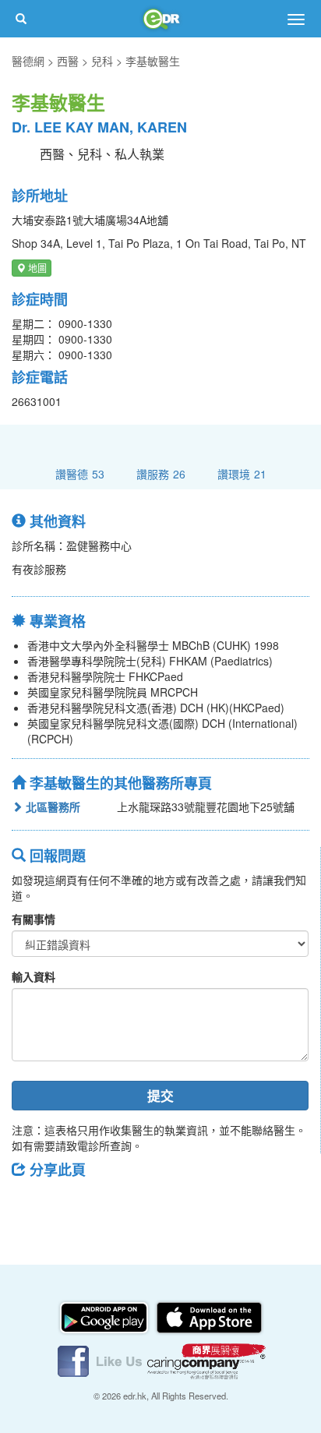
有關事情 (33, 919)
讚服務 (160, 473)
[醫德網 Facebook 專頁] (101, 1360)
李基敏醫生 (152, 61)
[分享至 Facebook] (30, 1204)
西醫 (68, 61)
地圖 (36, 267)
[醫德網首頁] (160, 18)
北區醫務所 (51, 806)
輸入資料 (33, 976)
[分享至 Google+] (111, 1204)
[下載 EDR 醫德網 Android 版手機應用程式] (105, 1316)
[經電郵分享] (152, 1204)
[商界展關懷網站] (206, 1360)
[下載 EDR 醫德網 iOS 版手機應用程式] (208, 1316)
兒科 (102, 61)
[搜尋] (21, 18)
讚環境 (241, 473)
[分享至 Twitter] (71, 1204)
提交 (160, 1095)
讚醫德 (79, 473)
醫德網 (28, 61)
